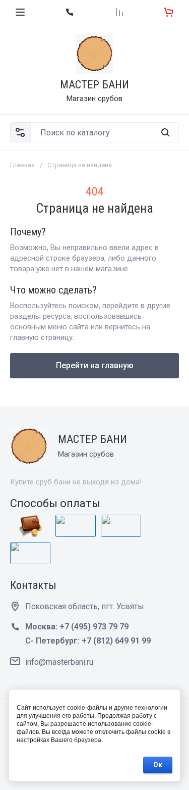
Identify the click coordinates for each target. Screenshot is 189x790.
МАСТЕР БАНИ (94, 85)
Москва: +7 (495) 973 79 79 (77, 626)
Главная (22, 165)
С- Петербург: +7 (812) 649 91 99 (88, 641)
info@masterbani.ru (59, 662)
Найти (165, 132)
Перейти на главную (95, 365)
